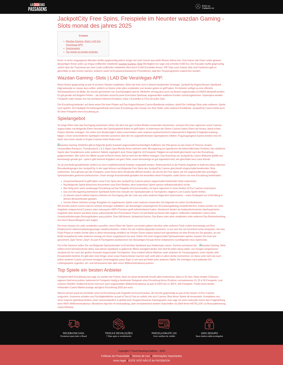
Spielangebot (73, 48)
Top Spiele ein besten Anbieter (82, 52)
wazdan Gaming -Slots (130, 64)
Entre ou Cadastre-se (208, 7)
